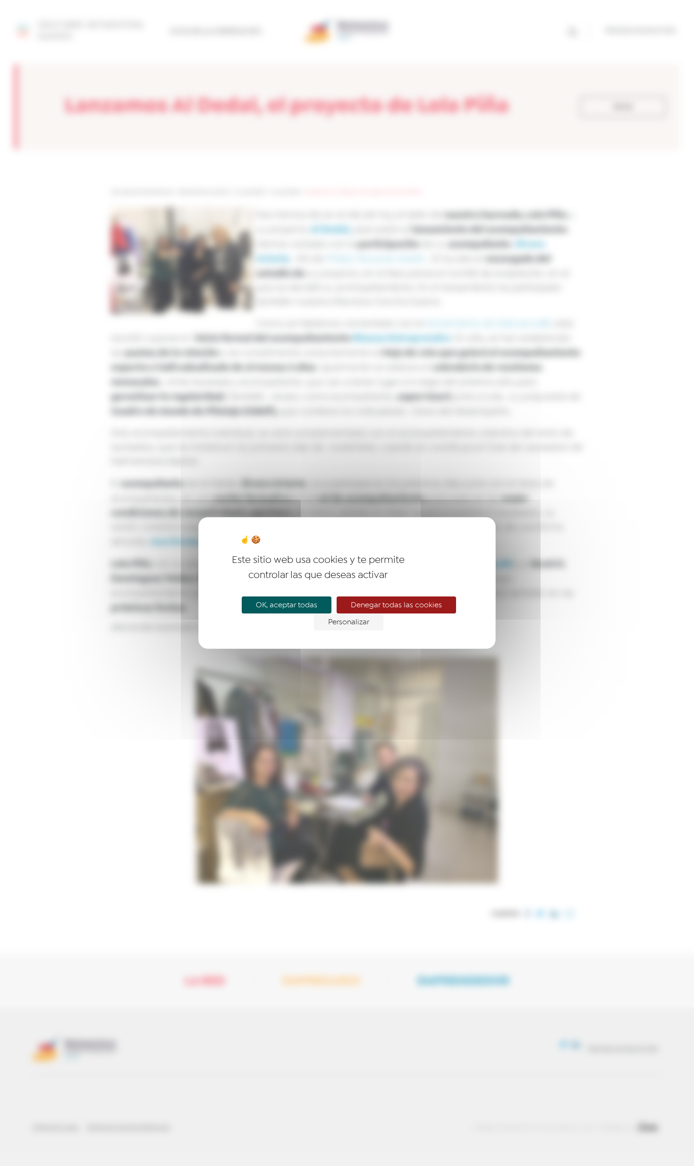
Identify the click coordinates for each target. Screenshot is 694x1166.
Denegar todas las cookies (396, 605)
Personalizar (348, 622)
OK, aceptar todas (286, 605)
